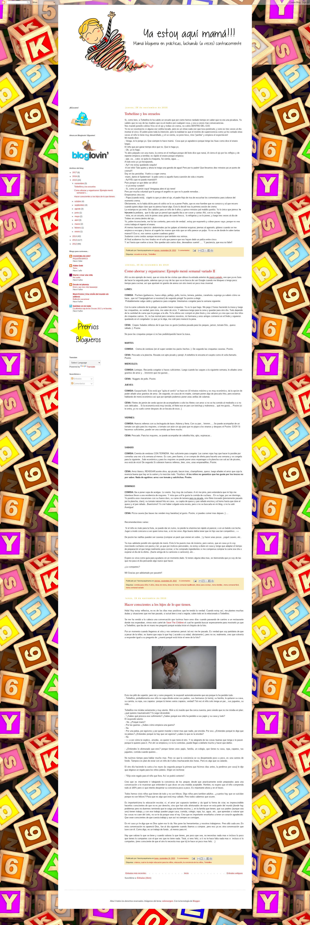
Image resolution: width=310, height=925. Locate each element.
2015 (74, 180)
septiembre (80, 205)
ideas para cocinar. (203, 585)
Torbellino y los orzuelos (142, 113)
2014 (74, 236)
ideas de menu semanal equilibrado (181, 585)
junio (77, 213)
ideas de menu (161, 585)
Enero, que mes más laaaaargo (85, 287)
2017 (74, 172)
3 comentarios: (185, 581)
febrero (78, 228)
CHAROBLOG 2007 (82, 256)
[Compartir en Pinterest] (211, 250)
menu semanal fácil (231, 585)
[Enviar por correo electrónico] (199, 250)
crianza (137, 862)
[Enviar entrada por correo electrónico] (194, 250)
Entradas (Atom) (144, 878)
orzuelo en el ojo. (140, 254)
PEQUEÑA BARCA (80, 259)
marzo (78, 224)
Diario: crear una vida (83, 275)
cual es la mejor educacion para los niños (157, 862)
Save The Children (175, 622)
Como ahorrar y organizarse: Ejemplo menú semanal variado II (170, 271)
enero (77, 231)
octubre (78, 201)
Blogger (196, 901)
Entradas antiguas (235, 873)
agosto (78, 209)
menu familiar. (217, 585)
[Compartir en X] (205, 250)
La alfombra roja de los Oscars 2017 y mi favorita (92, 308)
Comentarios (79, 383)
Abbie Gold (78, 266)
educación (178, 862)
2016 (74, 176)
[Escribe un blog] (202, 250)
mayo (77, 216)
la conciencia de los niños (193, 862)
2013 (74, 240)
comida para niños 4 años (144, 585)
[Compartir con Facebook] (208, 250)
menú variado (215, 277)
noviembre (79, 183)
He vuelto (76, 277)
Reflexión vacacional (81, 299)
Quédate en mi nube (82, 306)
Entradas (77, 379)
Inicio (186, 873)
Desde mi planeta (81, 284)
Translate (91, 367)
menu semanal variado (135, 588)
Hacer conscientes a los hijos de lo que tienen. (158, 604)
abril (77, 220)
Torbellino (152, 254)
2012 (74, 244)
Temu (75, 268)
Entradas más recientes (135, 873)
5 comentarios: (184, 250)
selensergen (167, 901)
